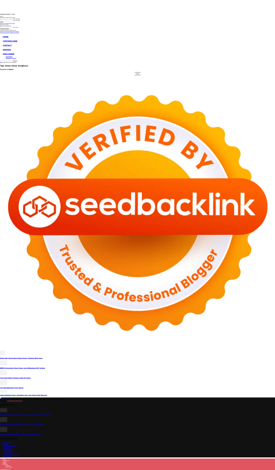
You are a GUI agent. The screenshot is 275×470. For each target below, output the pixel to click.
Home (5, 37)
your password (16, 20)
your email (15, 27)
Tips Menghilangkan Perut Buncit (11, 388)
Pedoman (9, 57)
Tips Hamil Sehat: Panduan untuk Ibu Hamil (15, 378)
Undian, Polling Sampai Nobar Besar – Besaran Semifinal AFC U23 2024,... (26, 415)
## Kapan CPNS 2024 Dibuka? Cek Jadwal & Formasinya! (20, 434)
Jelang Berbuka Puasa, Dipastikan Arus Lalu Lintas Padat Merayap (23, 395)
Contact (7, 45)
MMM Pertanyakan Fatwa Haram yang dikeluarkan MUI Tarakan (22, 368)
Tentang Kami (10, 41)
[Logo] (5, 32)
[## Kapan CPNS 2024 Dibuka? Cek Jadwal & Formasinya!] (3, 431)
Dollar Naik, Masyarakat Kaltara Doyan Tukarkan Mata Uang (21, 358)
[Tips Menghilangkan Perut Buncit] (3, 384)
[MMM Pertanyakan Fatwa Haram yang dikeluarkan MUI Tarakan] (3, 365)
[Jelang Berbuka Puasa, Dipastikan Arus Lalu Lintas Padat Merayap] (3, 392)
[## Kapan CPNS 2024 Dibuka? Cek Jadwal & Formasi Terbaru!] (3, 421)
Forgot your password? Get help (7, 23)
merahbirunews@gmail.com (15, 401)
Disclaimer (8, 54)
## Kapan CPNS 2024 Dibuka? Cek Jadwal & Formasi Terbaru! (22, 425)
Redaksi (7, 50)
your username (16, 19)
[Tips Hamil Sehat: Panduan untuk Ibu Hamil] (3, 375)
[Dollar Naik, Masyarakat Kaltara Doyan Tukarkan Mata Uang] (2, 355)
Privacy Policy (11, 58)
